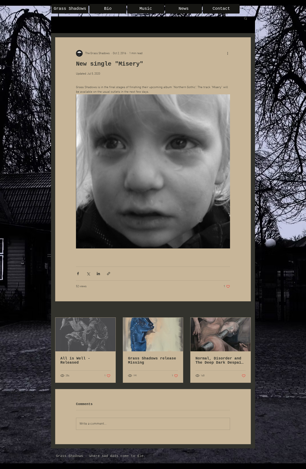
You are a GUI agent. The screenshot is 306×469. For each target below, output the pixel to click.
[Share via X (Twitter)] (88, 274)
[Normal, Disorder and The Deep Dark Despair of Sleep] (220, 334)
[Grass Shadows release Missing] (153, 334)
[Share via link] (109, 274)
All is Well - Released (75, 360)
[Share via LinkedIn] (98, 274)
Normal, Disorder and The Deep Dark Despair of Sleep (219, 360)
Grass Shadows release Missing (152, 360)
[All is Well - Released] (85, 334)
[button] (246, 18)
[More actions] (227, 53)
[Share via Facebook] (78, 274)
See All (246, 310)
